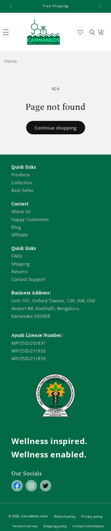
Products (20, 174)
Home (10, 61)
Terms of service (25, 526)
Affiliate (19, 235)
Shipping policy (55, 526)
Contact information (88, 526)
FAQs (16, 256)
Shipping (20, 264)
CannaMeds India (34, 516)
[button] (92, 32)
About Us (21, 211)
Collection (21, 182)
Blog (16, 227)
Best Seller (22, 190)
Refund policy (64, 516)
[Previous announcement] (10, 6)
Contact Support (28, 279)
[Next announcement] (100, 6)
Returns (19, 271)
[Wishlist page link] (80, 32)
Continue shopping (56, 128)
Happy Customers (30, 219)
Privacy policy (91, 516)
